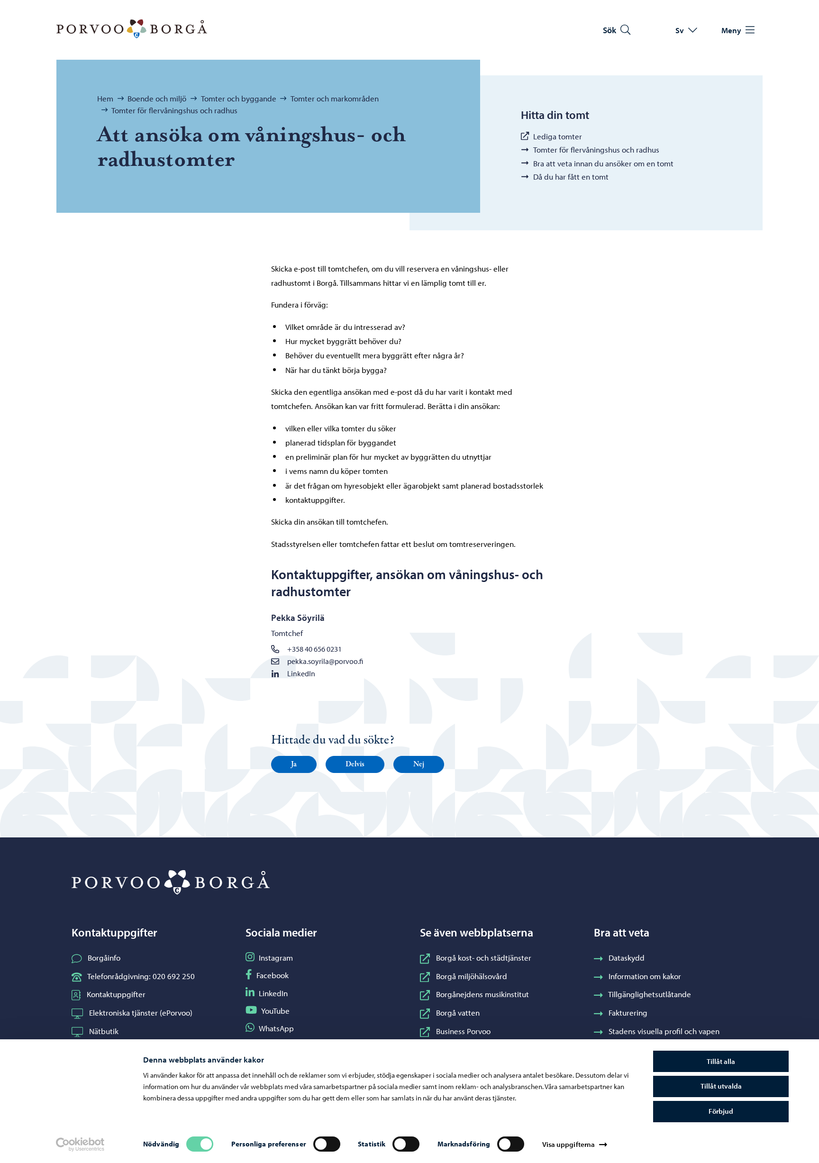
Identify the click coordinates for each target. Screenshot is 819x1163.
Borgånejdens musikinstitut (482, 994)
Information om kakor (645, 976)
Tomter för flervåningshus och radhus (174, 110)
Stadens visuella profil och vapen (664, 1031)
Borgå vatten (458, 1012)
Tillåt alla (721, 1061)
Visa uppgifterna (568, 1144)
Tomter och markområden (335, 98)
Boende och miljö (156, 98)
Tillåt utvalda (721, 1085)
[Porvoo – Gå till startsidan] (131, 29)
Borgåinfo (104, 957)
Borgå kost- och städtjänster (483, 957)
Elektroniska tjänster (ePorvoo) (140, 1012)
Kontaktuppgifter (116, 994)
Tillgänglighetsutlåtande (649, 994)
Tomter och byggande (238, 98)
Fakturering (628, 1012)
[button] (294, 764)
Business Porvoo (463, 1031)
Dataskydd (627, 957)
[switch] (326, 1144)
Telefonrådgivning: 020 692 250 (141, 976)
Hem (105, 98)
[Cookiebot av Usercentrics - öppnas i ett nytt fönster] (80, 1144)
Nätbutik (103, 1031)
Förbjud (721, 1111)
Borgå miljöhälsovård (471, 976)
